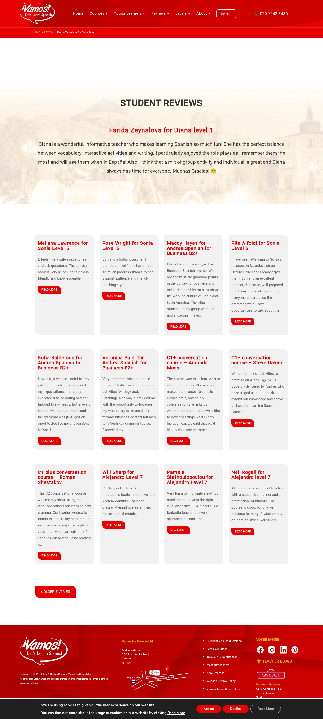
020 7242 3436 (274, 13)
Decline (235, 708)
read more (49, 289)
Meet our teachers (218, 665)
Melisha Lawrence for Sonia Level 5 (63, 245)
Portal (226, 14)
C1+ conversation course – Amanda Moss (187, 363)
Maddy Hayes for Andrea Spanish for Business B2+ (189, 248)
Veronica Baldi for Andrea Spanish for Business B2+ (124, 363)
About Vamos (215, 673)
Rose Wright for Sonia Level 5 (127, 245)
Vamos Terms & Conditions (224, 689)
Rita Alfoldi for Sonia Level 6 (255, 245)
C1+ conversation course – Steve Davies (257, 360)
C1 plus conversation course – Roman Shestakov (62, 477)
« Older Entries (55, 592)
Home (78, 13)
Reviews (158, 13)
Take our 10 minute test (222, 657)
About (201, 13)
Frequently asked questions (224, 640)
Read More (176, 713)
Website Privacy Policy (221, 681)
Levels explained (217, 649)
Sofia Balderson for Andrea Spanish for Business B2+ (60, 363)
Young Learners (128, 13)
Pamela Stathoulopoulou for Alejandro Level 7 (190, 477)
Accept (209, 708)
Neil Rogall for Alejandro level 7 (251, 475)
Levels (181, 13)
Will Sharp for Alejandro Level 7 (122, 475)
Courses (97, 13)
